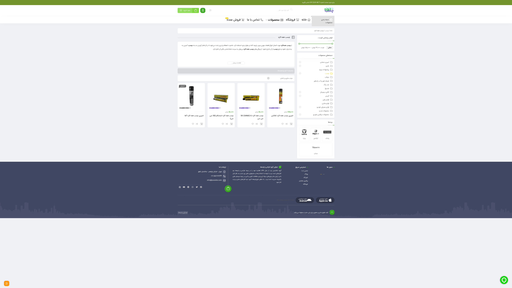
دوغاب (327, 77)
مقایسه (287, 124)
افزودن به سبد (202, 124)
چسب (327, 31)
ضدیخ (327, 88)
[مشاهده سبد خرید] (195, 10)
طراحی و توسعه (182, 212)
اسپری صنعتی (324, 62)
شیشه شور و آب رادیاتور (321, 81)
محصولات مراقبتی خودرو (321, 114)
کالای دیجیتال (324, 92)
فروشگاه (305, 184)
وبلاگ (306, 174)
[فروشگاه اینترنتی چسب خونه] (329, 11)
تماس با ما (305, 171)
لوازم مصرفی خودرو (323, 107)
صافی (330, 47)
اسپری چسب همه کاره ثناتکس (282, 115)
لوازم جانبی (325, 103)
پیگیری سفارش (303, 181)
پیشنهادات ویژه (324, 69)
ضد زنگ (326, 84)
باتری (327, 66)
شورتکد (305, 177)
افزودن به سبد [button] (291, 124)
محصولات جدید (324, 111)
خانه (331, 31)
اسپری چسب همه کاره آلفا (194, 115)
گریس (327, 96)
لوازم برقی (326, 99)
